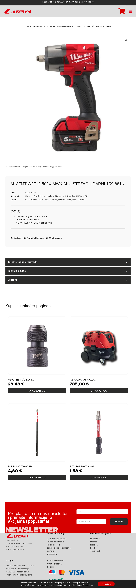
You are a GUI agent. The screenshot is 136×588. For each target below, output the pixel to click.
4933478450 (31, 200)
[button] (126, 40)
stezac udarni (78, 200)
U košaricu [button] (37, 390)
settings (89, 585)
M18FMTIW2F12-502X (47, 200)
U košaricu (37, 477)
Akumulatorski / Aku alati (55, 196)
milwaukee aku (64, 200)
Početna (28, 27)
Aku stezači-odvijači (34, 196)
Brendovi (38, 27)
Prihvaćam (106, 584)
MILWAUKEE (49, 27)
